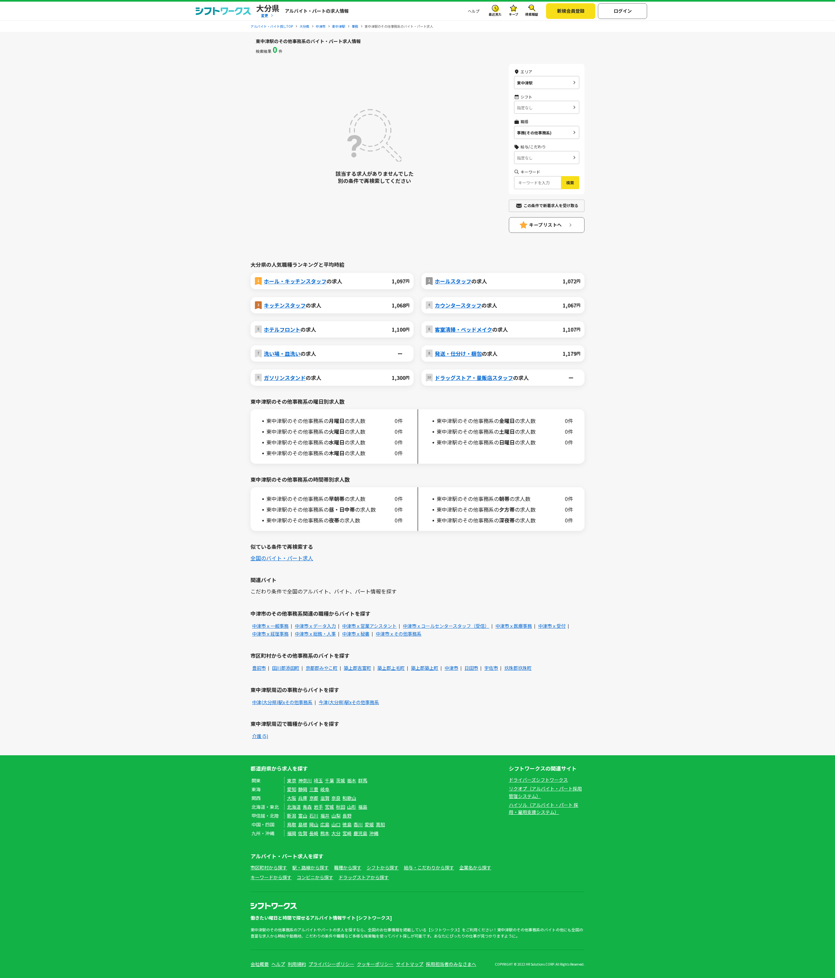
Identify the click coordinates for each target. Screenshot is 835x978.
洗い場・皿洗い (282, 353)
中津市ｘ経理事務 (270, 633)
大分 (336, 833)
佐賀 (302, 833)
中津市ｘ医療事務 (513, 626)
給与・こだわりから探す (429, 867)
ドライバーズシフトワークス (538, 779)
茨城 (340, 780)
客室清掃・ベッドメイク (463, 329)
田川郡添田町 (285, 668)
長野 (347, 815)
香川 (358, 824)
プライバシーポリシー (331, 964)
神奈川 (305, 780)
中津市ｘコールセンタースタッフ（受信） (446, 626)
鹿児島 (360, 833)
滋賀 (324, 798)
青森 (307, 807)
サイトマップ (409, 964)
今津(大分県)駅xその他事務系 (349, 702)
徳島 (347, 824)
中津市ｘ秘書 (356, 633)
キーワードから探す (271, 877)
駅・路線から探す (310, 867)
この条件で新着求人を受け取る (551, 205)
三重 (313, 789)
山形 (351, 807)
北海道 (294, 807)
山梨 (336, 815)
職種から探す (347, 867)
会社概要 (259, 964)
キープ (513, 14)
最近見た (495, 14)
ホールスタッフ (453, 281)
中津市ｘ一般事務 (270, 626)
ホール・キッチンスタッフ (295, 281)
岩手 (318, 807)
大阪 (291, 798)
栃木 (351, 780)
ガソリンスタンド (285, 378)
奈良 (336, 798)
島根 (302, 824)
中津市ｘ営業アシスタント (369, 626)
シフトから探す (383, 867)
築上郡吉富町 (357, 668)
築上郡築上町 (424, 668)
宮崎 (347, 833)
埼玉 (318, 780)
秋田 (340, 807)
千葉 (329, 780)
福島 (362, 807)
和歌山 (349, 798)
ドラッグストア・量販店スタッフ (474, 378)
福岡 (291, 833)
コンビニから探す (315, 877)
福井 (324, 815)
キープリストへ (545, 224)
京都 (313, 798)
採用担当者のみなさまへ (451, 964)
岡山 (313, 824)
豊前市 (259, 668)
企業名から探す (475, 867)
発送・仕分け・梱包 (458, 353)
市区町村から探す (268, 867)
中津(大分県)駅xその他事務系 (282, 702)
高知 (380, 824)
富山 (302, 815)
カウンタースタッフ (458, 305)
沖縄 (373, 833)
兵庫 (302, 798)
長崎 (313, 833)
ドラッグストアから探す (364, 877)
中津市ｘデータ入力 (315, 626)
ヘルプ (473, 11)
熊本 (324, 833)
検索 (570, 182)
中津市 (451, 668)
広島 (324, 824)
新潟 (291, 815)
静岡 (302, 789)
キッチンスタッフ (285, 305)
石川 (313, 815)
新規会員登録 (570, 11)
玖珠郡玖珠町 (518, 668)
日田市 (471, 668)
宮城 (329, 807)
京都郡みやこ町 (322, 668)
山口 (336, 824)
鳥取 (291, 824)
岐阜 (324, 789)
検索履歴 (531, 14)
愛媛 (369, 824)
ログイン (623, 11)
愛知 (291, 789)
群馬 (362, 780)
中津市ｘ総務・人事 (315, 633)
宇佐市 (491, 668)
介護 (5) (260, 736)
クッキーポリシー (375, 964)
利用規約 (297, 964)
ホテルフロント (282, 329)
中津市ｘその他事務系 (398, 633)
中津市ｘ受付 (552, 626)
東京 (291, 780)
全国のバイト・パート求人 (281, 558)
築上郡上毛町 (391, 668)
